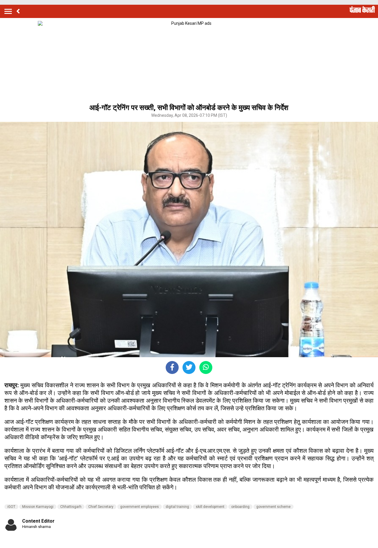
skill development (210, 507)
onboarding (240, 507)
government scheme (273, 507)
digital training (177, 507)
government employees (139, 507)
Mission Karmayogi (37, 507)
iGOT (11, 507)
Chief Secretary (100, 507)
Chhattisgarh (71, 507)
